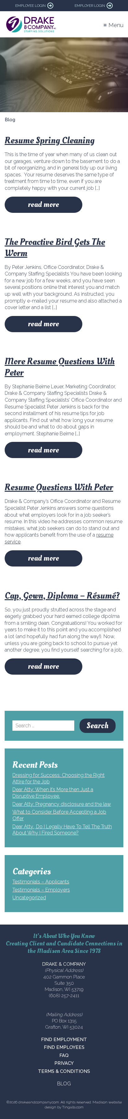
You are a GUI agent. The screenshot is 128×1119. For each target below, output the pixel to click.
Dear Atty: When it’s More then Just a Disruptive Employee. (52, 793)
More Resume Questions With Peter (60, 367)
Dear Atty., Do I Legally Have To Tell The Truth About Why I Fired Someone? (62, 830)
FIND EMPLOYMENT (64, 1039)
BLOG (64, 1084)
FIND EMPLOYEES (64, 1047)
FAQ (64, 1055)
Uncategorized (29, 898)
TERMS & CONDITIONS (64, 1071)
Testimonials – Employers (41, 890)
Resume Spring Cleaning (49, 140)
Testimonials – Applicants (40, 882)
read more (43, 204)
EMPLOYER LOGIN (90, 5)
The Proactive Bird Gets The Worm (55, 248)
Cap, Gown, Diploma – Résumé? (62, 595)
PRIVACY (64, 1063)
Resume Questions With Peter (59, 487)
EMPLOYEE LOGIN (30, 5)
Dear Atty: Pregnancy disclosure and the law (61, 804)
